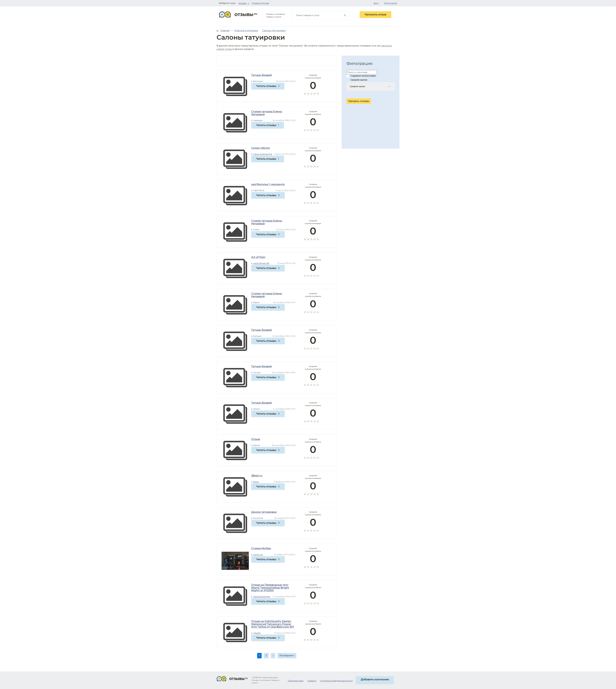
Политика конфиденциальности (336, 681)
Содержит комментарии (363, 76)
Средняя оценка (359, 80)
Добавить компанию (375, 679)
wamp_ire (258, 554)
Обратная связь (296, 681)
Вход (376, 3)
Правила (311, 681)
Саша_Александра (262, 154)
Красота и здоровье (246, 30)
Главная (225, 30)
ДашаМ (257, 633)
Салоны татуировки (274, 30)
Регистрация (390, 3)
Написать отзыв (375, 14)
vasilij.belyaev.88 (261, 263)
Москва (242, 3)
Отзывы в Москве (260, 3)
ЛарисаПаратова (261, 596)
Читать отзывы (267, 86)
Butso (256, 482)
